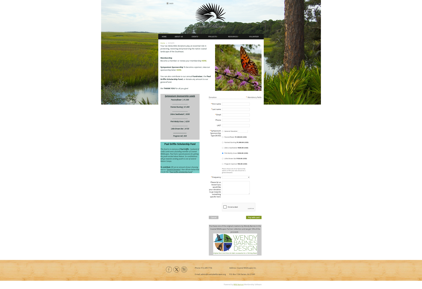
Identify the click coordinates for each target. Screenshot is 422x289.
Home (162, 43)
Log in (171, 3)
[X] (177, 270)
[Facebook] (169, 270)
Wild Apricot (239, 284)
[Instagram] (184, 270)
